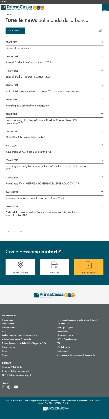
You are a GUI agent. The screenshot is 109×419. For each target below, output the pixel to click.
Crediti (65, 403)
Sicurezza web (63, 323)
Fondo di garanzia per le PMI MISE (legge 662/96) (27, 343)
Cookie (5, 354)
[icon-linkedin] (23, 387)
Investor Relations (9, 327)
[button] (105, 7)
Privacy (5, 350)
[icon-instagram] (8, 387)
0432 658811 (18, 366)
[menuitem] (3, 1)
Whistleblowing (63, 346)
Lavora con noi (8, 346)
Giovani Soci (15, 30)
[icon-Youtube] (16, 387)
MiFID (4, 331)
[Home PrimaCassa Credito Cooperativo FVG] (22, 7)
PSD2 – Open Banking (77, 339)
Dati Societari (8, 323)
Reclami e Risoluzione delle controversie (19, 335)
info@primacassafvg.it (19, 370)
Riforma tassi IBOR (76, 335)
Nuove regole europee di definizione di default (77, 319)
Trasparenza (7, 319)
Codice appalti (74, 350)
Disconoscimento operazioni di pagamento (82, 354)
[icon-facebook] (3, 387)
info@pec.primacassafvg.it (19, 374)
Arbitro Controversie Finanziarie (27, 339)
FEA (58, 343)
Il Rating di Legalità (65, 327)
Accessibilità (62, 331)
